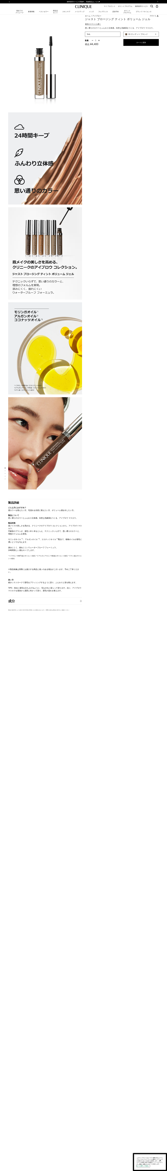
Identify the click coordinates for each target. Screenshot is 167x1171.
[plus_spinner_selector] (99, 40)
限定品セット (55, 11)
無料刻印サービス (141, 6)
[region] (150, 1162)
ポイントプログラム (125, 6)
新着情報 (31, 11)
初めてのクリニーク (20, 11)
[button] (157, 6)
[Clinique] (83, 6)
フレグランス (103, 11)
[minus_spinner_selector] (92, 40)
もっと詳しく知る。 (143, 1166)
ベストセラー (44, 11)
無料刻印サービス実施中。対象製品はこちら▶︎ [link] (83, 2)
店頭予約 (115, 11)
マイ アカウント (109, 6)
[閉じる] (160, 1160)
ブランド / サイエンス (143, 11)
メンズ (91, 11)
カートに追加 (141, 42)
